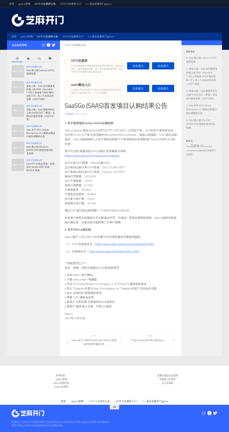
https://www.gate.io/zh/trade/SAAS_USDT (114, 251)
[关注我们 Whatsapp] (43, 45)
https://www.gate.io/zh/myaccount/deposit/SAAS (124, 244)
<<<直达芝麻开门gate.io (99, 3)
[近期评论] (38, 58)
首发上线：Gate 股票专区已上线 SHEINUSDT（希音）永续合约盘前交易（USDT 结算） (201, 95)
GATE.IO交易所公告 (45, 3)
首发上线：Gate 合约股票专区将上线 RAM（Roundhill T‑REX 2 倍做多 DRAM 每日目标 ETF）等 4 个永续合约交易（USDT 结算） (40, 93)
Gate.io (197, 145)
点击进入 (138, 66)
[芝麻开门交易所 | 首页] (38, 20)
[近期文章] (17, 58)
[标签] (49, 58)
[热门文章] (28, 58)
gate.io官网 (24, 3)
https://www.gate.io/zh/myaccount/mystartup (92, 155)
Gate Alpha (208, 147)
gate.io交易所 (61, 386)
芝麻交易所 (202, 151)
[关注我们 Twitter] (53, 45)
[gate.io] (48, 45)
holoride (189, 151)
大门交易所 (167, 382)
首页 (11, 3)
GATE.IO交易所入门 (70, 3)
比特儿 (70, 114)
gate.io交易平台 (61, 382)
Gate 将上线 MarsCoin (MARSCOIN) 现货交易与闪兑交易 (39, 150)
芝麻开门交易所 (167, 379)
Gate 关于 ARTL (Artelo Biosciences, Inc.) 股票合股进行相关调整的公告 (40, 133)
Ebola (188, 147)
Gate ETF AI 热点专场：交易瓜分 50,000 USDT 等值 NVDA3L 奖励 (40, 167)
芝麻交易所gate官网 (167, 375)
